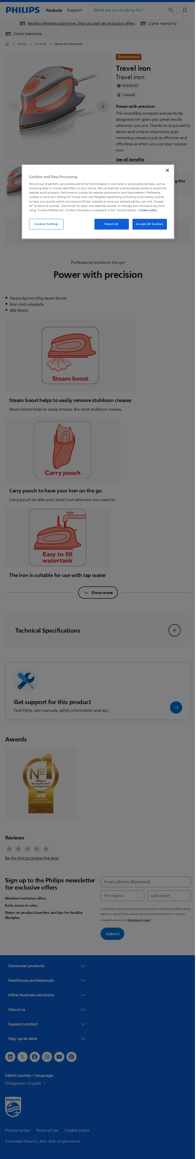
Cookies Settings (44, 224)
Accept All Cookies (147, 224)
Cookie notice (146, 209)
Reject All (110, 224)
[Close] (165, 170)
